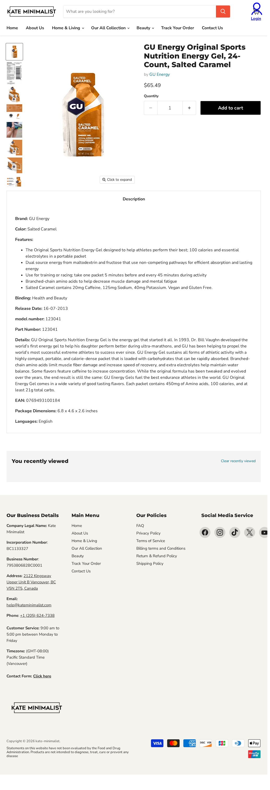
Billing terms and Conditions (160, 548)
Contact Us (212, 28)
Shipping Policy (149, 563)
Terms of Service (150, 540)
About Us (35, 28)
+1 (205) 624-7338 (37, 615)
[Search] (223, 11)
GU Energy (159, 74)
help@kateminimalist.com (29, 605)
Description (134, 199)
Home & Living (66, 28)
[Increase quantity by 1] (189, 108)
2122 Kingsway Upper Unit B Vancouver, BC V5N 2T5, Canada (31, 582)
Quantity (151, 96)
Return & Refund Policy (156, 556)
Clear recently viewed (238, 461)
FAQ (140, 525)
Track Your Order (177, 28)
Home (12, 28)
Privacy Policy (148, 533)
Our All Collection (109, 28)
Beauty (144, 28)
